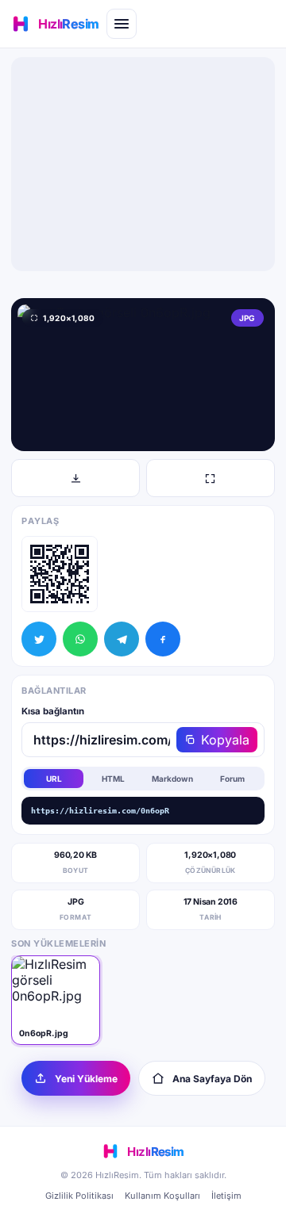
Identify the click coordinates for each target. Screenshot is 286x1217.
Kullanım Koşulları (162, 1195)
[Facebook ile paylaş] (162, 639)
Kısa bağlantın (52, 711)
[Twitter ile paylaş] (38, 639)
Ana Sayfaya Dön (212, 1079)
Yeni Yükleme (86, 1079)
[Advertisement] (143, 164)
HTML (113, 778)
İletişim (226, 1195)
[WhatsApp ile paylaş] (80, 639)
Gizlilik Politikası (79, 1195)
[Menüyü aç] (121, 24)
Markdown (172, 778)
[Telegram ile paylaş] (121, 639)
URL (54, 778)
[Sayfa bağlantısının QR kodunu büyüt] (59, 574)
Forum (232, 778)
